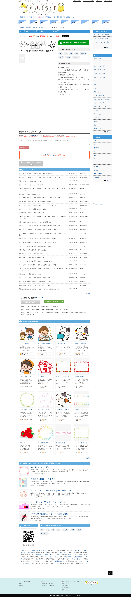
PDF (95, 159)
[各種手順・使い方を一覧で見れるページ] (107, 23)
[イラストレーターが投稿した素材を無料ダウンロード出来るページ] (24, 23)
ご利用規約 (65, 585)
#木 (71, 53)
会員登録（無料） (77, 1)
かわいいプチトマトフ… (63, 376)
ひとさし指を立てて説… (27, 376)
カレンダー (97, 62)
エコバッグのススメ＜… (63, 343)
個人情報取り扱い (66, 587)
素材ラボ (21, 27)
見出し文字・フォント (100, 106)
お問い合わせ (65, 590)
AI (94, 162)
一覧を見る (87, 293)
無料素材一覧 (36, 27)
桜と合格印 (41, 376)
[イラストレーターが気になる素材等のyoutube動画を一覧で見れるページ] (97, 23)
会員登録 (34, 135)
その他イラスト (98, 128)
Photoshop (97, 177)
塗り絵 (96, 121)
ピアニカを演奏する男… (45, 343)
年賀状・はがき (98, 58)
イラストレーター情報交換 (47, 585)
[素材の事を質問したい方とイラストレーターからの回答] (66, 23)
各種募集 (21, 585)
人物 (95, 81)
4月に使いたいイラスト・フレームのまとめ (49, 502)
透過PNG (96, 148)
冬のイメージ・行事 (99, 77)
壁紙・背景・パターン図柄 (101, 99)
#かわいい (76, 57)
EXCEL (96, 170)
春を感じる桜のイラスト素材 (42, 479)
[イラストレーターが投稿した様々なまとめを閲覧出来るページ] (55, 23)
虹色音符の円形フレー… (45, 443)
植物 (95, 84)
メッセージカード (99, 103)
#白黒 (61, 57)
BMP (95, 155)
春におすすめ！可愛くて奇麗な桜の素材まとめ (50, 490)
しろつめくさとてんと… (27, 409)
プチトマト (23, 443)
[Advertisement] (90, 6)
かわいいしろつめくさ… (81, 443)
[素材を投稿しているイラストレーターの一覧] (35, 23)
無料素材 (28, 27)
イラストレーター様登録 (88, 1)
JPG (95, 140)
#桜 (60, 53)
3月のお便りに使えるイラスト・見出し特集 (49, 514)
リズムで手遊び (24, 343)
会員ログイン (99, 1)
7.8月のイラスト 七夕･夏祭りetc (102, 43)
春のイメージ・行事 (99, 66)
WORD (96, 166)
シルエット (97, 117)
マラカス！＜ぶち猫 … (81, 343)
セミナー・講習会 (45, 581)
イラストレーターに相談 (47, 583)
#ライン (83, 53)
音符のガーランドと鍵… (81, 409)
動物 (95, 88)
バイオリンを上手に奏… (63, 409)
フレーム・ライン (99, 95)
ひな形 (96, 110)
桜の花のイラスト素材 (40, 467)
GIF (95, 144)
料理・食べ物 (97, 92)
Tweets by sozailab (98, 204)
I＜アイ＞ (40, 298)
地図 (95, 125)
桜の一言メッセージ (43, 409)
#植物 (68, 57)
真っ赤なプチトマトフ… (81, 376)
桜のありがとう (60, 443)
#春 (77, 53)
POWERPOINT (98, 173)
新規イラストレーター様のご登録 (70, 581)
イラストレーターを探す (25, 581)
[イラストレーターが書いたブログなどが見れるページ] (86, 23)
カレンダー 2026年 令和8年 (101, 34)
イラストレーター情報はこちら (54, 301)
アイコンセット (98, 114)
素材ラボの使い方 (108, 1)
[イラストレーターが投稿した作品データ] (76, 23)
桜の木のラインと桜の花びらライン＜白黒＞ (34, 550)
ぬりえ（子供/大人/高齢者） (102, 38)
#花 (66, 53)
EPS (95, 151)
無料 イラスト (63, 552)
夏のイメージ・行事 (99, 70)
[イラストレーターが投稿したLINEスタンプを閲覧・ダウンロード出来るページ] (45, 23)
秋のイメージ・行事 (99, 73)
